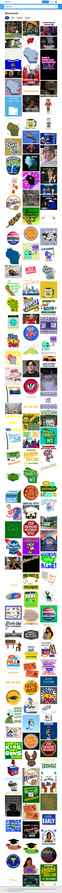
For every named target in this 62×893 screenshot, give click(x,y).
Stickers (20, 17)
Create (46, 1)
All (7, 17)
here (23, 891)
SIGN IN (52, 1)
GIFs (12, 17)
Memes (28, 17)
